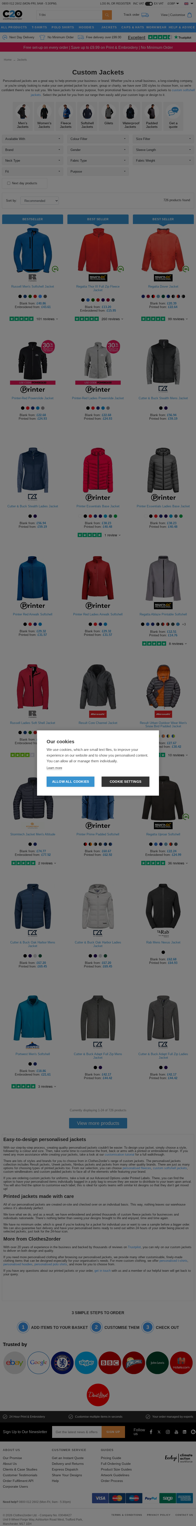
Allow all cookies (70, 781)
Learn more (54, 768)
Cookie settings (125, 781)
